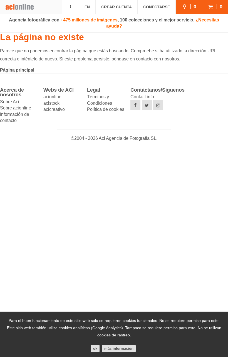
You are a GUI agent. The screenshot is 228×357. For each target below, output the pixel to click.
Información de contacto (14, 117)
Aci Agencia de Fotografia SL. (128, 138)
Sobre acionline (15, 108)
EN (87, 7)
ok (95, 348)
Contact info (142, 96)
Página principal (17, 70)
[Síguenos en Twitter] (147, 105)
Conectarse (156, 7)
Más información (118, 348)
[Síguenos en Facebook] (135, 105)
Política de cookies (105, 109)
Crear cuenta (116, 7)
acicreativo (54, 109)
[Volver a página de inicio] (17, 5)
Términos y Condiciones (99, 99)
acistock (51, 103)
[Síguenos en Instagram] (158, 105)
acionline (52, 96)
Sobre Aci (9, 101)
